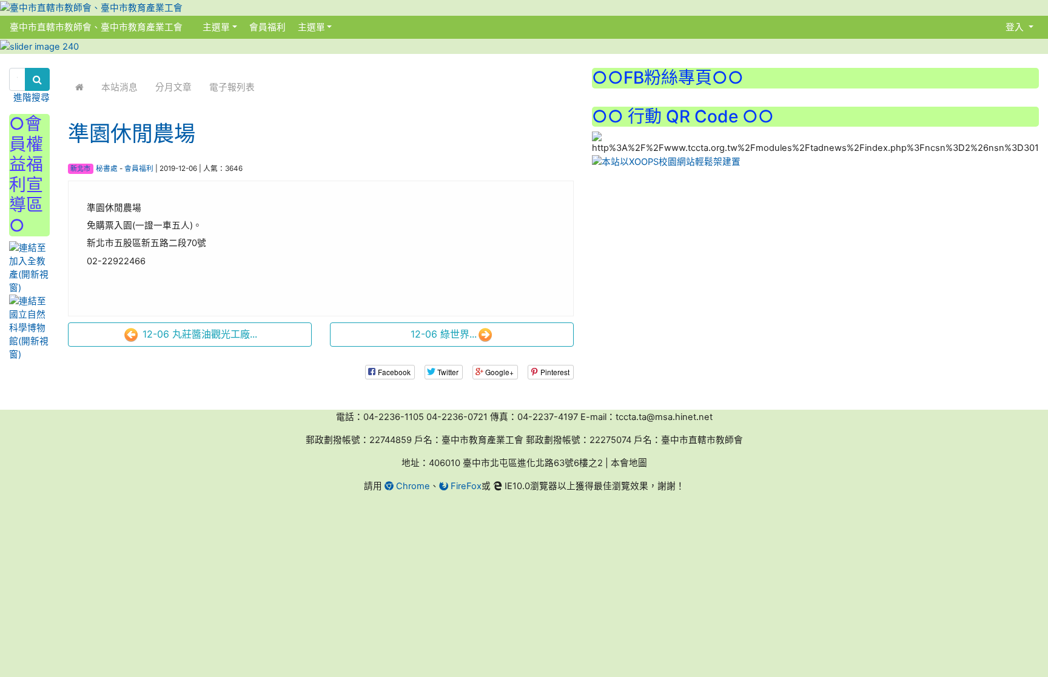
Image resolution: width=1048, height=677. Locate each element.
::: (195, 27)
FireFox (465, 486)
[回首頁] (79, 87)
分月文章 (173, 87)
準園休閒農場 (131, 134)
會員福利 (266, 27)
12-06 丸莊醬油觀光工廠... (198, 334)
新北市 (80, 168)
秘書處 (107, 168)
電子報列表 (232, 87)
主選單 (216, 27)
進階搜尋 (31, 97)
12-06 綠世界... (444, 334)
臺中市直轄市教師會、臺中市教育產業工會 (96, 27)
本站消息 (119, 87)
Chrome (412, 486)
